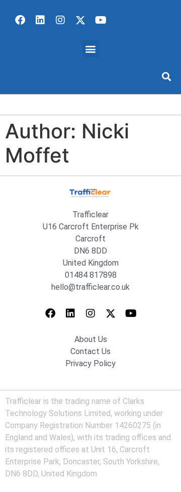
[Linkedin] (40, 20)
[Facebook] (20, 20)
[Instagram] (60, 20)
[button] (90, 48)
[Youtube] (100, 20)
